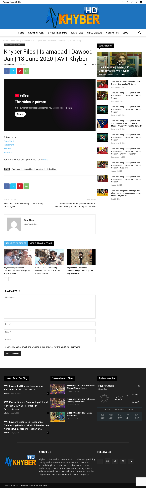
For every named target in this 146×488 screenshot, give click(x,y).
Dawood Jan (28, 169)
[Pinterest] (20, 71)
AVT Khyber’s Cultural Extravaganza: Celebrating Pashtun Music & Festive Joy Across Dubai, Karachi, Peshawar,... (26, 425)
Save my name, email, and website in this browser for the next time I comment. (43, 347)
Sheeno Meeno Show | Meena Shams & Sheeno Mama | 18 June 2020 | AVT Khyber (75, 205)
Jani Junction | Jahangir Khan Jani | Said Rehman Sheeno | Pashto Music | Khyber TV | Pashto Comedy (126, 123)
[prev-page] (5, 279)
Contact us (112, 32)
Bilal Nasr (10, 64)
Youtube (8, 152)
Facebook (9, 141)
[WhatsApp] (26, 71)
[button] (139, 33)
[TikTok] (131, 2)
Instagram (9, 144)
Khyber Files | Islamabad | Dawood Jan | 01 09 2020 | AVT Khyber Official (80, 270)
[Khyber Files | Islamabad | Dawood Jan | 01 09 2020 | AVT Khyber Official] (81, 257)
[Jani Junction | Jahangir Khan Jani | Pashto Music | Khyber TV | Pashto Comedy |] (102, 95)
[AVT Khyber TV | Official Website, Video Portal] (73, 16)
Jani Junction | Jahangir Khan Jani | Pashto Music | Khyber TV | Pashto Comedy (126, 137)
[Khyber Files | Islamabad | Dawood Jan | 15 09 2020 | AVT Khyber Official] (18, 257)
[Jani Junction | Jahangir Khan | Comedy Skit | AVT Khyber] (119, 64)
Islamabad (39, 169)
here (45, 159)
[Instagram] (127, 2)
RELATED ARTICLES (16, 243)
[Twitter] (136, 2)
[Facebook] (122, 2)
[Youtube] (141, 2)
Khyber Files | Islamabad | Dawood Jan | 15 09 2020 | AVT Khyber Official (17, 270)
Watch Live (77, 32)
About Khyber (35, 32)
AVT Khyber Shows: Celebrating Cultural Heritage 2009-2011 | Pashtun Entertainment (26, 406)
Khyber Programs (57, 32)
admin (6, 393)
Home (21, 32)
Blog (125, 32)
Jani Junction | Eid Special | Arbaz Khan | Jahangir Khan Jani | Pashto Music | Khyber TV (125, 193)
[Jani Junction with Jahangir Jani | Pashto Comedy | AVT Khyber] (102, 84)
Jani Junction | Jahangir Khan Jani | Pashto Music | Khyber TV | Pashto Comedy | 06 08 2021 (126, 165)
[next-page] (10, 279)
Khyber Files (51, 169)
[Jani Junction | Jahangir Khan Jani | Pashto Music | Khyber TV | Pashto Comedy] (102, 137)
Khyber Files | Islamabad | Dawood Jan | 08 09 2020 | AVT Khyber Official (48, 270)
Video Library (94, 32)
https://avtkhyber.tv (31, 224)
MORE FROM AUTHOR (41, 243)
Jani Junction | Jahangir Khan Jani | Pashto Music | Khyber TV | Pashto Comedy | (126, 95)
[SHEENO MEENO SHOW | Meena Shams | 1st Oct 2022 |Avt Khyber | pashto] (57, 417)
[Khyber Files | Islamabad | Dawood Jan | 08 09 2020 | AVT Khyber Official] (49, 257)
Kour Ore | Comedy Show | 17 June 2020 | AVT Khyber (23, 205)
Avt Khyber (16, 169)
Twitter (7, 148)
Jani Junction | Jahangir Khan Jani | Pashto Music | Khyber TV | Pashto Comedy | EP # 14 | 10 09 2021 (126, 151)
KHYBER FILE (29, 40)
